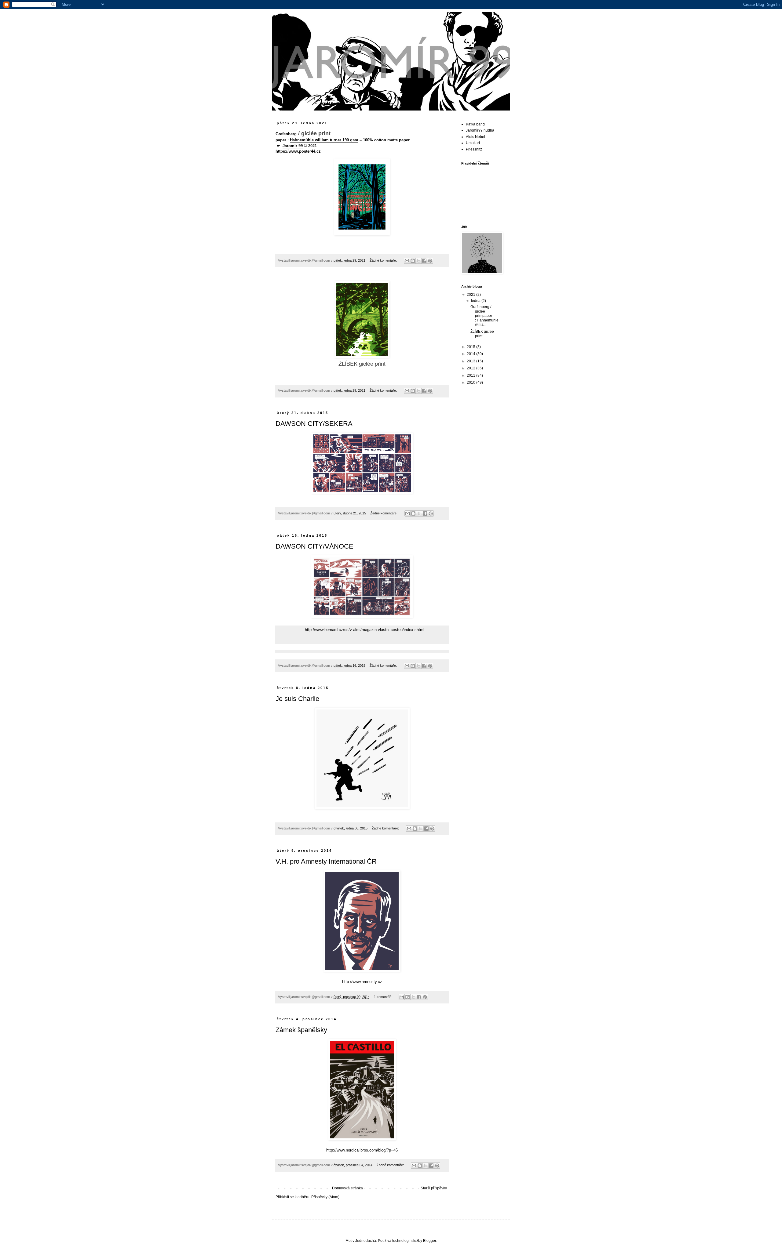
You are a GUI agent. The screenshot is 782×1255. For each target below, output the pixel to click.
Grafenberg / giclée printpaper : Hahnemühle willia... (484, 316)
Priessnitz (474, 149)
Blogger (429, 1241)
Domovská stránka (347, 1188)
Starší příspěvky (434, 1188)
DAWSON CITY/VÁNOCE (314, 546)
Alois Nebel (475, 137)
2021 (471, 294)
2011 (471, 375)
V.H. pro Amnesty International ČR (326, 861)
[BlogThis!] (413, 261)
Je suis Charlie (297, 698)
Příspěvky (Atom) (325, 1197)
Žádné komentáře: (384, 260)
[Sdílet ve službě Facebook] (424, 261)
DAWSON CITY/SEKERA (314, 423)
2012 (471, 368)
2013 (471, 361)
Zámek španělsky (301, 1030)
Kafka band (475, 124)
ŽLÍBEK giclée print (482, 333)
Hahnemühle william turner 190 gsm (324, 140)
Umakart (473, 143)
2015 (471, 347)
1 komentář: (383, 997)
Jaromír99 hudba (480, 130)
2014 (471, 354)
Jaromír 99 (293, 145)
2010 (471, 382)
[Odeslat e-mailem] (407, 261)
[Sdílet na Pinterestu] (430, 261)
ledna (476, 301)
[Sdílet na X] (418, 261)
